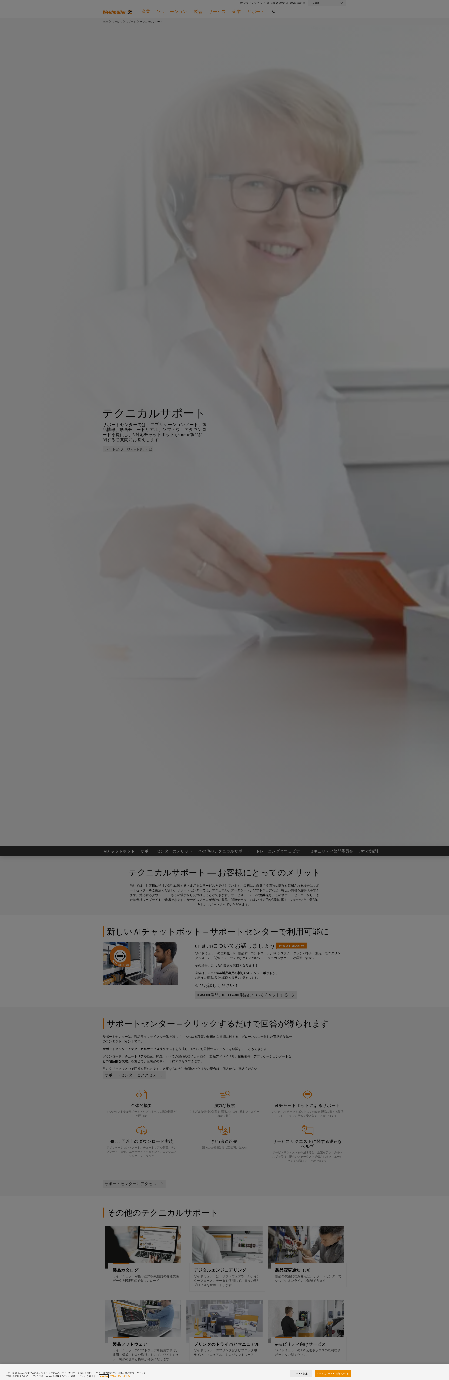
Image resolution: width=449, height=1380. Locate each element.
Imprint (103, 1376)
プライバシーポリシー (121, 1376)
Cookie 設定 (301, 1373)
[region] (224, 1372)
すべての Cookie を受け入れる (333, 1373)
